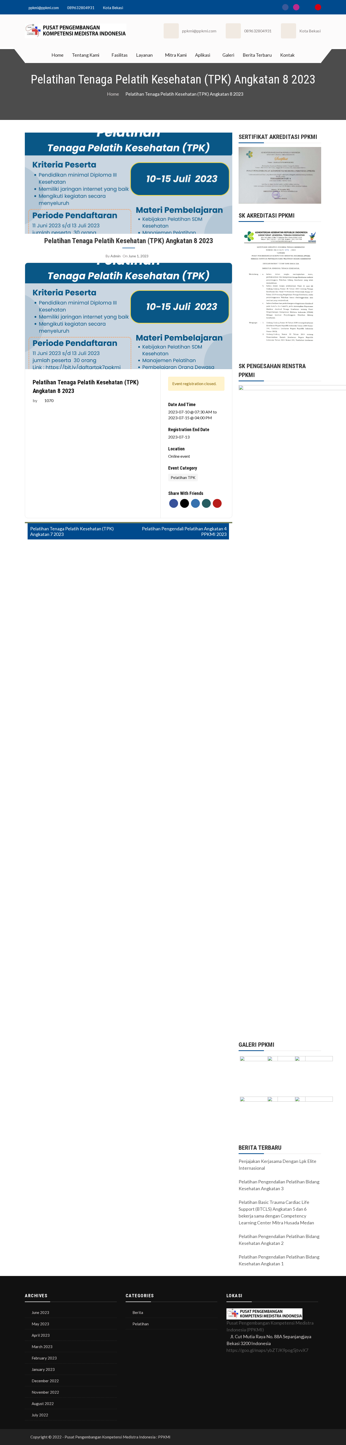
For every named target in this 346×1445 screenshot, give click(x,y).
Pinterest (217, 503)
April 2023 (41, 1335)
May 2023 (40, 1324)
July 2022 (40, 1415)
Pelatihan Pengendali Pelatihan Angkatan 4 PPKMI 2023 (184, 531)
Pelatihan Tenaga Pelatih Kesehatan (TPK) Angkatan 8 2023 (128, 241)
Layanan (144, 55)
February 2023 (44, 1358)
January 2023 (43, 1369)
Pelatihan (140, 1324)
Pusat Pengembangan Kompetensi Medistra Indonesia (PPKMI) (270, 1326)
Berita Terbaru (257, 55)
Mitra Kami (176, 55)
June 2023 (40, 1312)
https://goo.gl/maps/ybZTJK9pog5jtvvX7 (267, 1350)
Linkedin (195, 503)
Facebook (173, 503)
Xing (206, 503)
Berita (137, 1312)
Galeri (228, 55)
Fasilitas (119, 55)
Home (57, 55)
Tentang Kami (85, 55)
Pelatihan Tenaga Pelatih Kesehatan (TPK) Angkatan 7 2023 (72, 531)
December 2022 (45, 1380)
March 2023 (42, 1346)
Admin (115, 256)
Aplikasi (202, 55)
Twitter (184, 503)
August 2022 (43, 1403)
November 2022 (45, 1392)
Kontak (287, 55)
